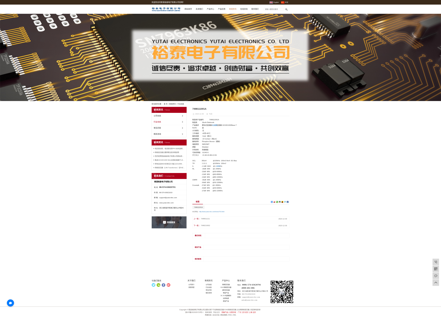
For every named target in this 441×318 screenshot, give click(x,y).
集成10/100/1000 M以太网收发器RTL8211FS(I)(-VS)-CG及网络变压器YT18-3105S (170, 160)
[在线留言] (436, 275)
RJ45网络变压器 (226, 287)
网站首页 (188, 9)
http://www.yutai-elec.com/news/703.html (211, 211)
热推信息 (208, 315)
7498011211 (205, 219)
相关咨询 (157, 134)
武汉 (246, 312)
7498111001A (198, 207)
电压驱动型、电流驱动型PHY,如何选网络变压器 (170, 148)
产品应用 (221, 9)
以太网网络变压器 (243, 310)
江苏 (243, 312)
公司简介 (191, 284)
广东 (239, 312)
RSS (230, 315)
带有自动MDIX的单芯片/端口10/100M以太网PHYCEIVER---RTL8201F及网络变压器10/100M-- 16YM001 (170, 164)
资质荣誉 (191, 287)
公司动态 (157, 116)
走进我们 (199, 9)
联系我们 (255, 9)
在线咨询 (244, 9)
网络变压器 (226, 284)
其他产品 (226, 301)
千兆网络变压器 (218, 310)
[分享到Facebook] (288, 202)
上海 (250, 312)
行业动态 (181, 104)
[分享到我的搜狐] (282, 202)
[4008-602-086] (436, 262)
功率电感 (226, 298)
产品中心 (210, 9)
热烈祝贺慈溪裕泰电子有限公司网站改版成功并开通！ (170, 156)
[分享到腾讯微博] (285, 202)
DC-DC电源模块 (226, 295)
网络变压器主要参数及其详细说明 (167, 152)
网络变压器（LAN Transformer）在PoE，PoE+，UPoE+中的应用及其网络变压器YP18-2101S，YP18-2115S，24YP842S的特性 (170, 168)
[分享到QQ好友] (280, 202)
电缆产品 (226, 293)
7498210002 (205, 225)
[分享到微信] (277, 202)
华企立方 (216, 312)
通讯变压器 (226, 290)
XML (234, 315)
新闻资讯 (232, 9)
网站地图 (223, 315)
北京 (254, 312)
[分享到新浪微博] (275, 202)
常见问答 (157, 128)
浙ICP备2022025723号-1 (194, 312)
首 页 (165, 104)
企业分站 (216, 315)
